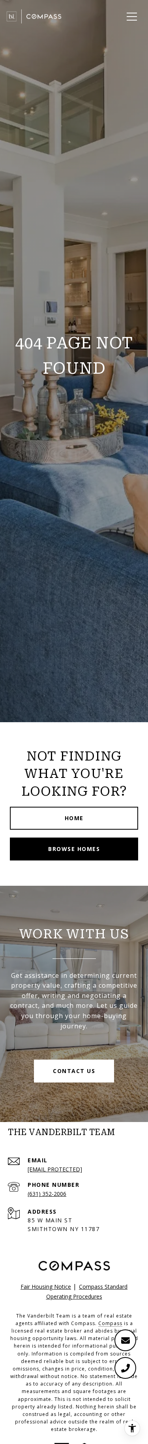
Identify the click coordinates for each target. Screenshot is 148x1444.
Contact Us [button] (74, 1071)
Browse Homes (74, 849)
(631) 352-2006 (47, 1193)
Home (74, 818)
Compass (110, 1323)
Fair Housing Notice (46, 1286)
